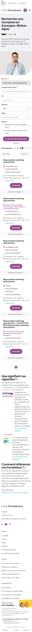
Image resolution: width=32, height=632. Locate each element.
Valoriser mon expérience (9, 567)
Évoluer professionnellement (10, 574)
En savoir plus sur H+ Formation (20, 458)
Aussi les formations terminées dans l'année (16, 132)
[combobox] (15, 91)
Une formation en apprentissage (12, 591)
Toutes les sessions (15, 192)
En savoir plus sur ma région (10, 577)
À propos (4, 512)
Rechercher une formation (17, 139)
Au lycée (4, 539)
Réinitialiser (16, 143)
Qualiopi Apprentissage (13, 172)
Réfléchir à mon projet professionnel (13, 570)
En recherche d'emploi (8, 550)
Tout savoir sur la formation (10, 563)
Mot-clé (4, 79)
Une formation (6, 588)
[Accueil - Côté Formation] (11, 10)
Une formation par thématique (11, 595)
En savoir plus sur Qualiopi (20, 429)
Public (3, 113)
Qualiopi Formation (11, 169)
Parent (3, 543)
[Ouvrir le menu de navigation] (30, 10)
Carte (25, 148)
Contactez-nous (6, 515)
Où (2, 96)
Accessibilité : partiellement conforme (13, 519)
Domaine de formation (9, 87)
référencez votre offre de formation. (14, 493)
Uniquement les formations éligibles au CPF (16, 126)
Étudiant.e (4, 546)
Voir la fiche (16, 185)
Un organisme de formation (10, 598)
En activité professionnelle (10, 553)
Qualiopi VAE (9, 291)
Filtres (8, 154)
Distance (4, 104)
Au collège (4, 536)
